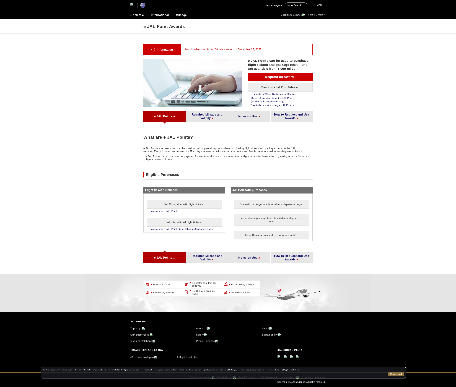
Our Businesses (139, 334)
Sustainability (270, 334)
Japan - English (273, 5)
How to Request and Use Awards (291, 116)
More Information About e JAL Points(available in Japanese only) (273, 100)
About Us (201, 328)
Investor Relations (141, 340)
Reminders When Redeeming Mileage (273, 94)
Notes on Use (248, 116)
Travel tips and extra (146, 350)
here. (299, 370)
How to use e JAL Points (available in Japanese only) (181, 229)
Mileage (181, 15)
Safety (200, 334)
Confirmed (396, 374)
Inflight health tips (187, 357)
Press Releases (205, 340)
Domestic (137, 15)
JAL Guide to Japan (142, 357)
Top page (135, 328)
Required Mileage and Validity (207, 116)
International (160, 15)
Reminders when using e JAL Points (272, 105)
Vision (265, 328)
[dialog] (223, 372)
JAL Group (138, 321)
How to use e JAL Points (163, 211)
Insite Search (294, 5)
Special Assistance (291, 15)
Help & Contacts (317, 15)
